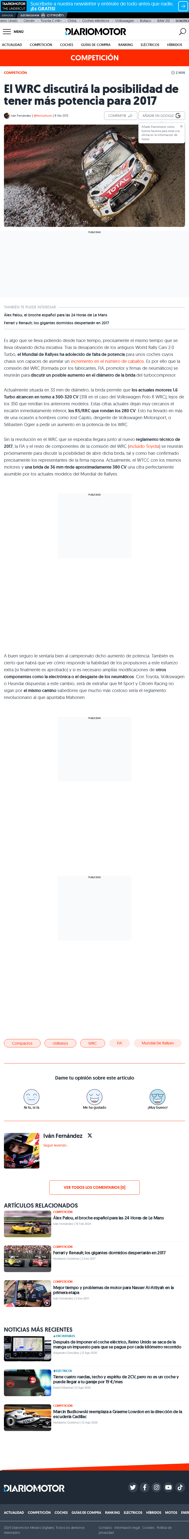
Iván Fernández (21, 115)
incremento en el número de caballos (107, 361)
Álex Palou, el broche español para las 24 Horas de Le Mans (55, 315)
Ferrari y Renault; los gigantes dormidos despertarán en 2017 (56, 323)
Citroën (29, 21)
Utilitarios (60, 1043)
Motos (171, 1512)
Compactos (22, 1043)
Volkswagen (124, 21)
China (72, 21)
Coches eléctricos (95, 21)
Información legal (127, 1527)
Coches (66, 45)
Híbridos (174, 45)
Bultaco (145, 21)
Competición (41, 45)
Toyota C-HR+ (51, 21)
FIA (119, 1042)
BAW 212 (163, 21)
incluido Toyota (144, 446)
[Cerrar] (181, 126)
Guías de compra (95, 45)
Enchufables (65, 1336)
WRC (92, 1043)
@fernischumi (43, 115)
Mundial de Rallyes (158, 1042)
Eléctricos (150, 45)
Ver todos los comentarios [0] (94, 1187)
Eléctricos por (30, 15)
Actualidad (12, 45)
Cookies (148, 1527)
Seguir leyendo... (56, 1145)
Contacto (105, 1527)
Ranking (125, 45)
